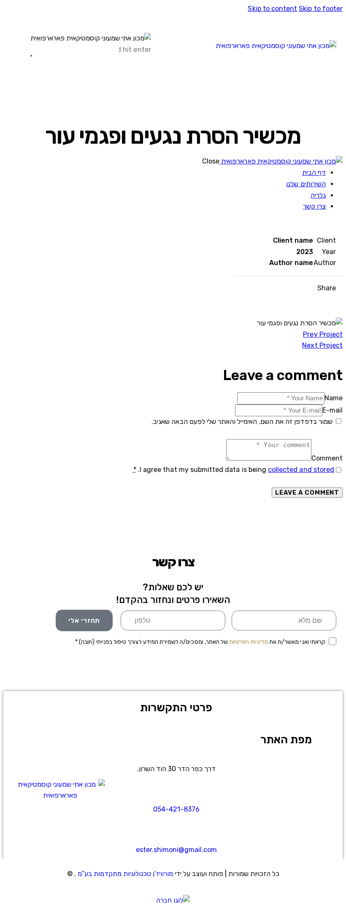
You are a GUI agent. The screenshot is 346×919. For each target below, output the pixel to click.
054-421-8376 (176, 809)
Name (333, 398)
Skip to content (272, 9)
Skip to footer (321, 9)
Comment (327, 458)
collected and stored (301, 470)
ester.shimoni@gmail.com (176, 850)
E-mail (332, 410)
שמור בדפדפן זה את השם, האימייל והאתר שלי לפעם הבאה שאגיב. (241, 422)
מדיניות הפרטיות (248, 642)
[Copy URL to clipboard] (271, 288)
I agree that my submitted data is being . (233, 470)
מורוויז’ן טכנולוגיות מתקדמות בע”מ (126, 874)
